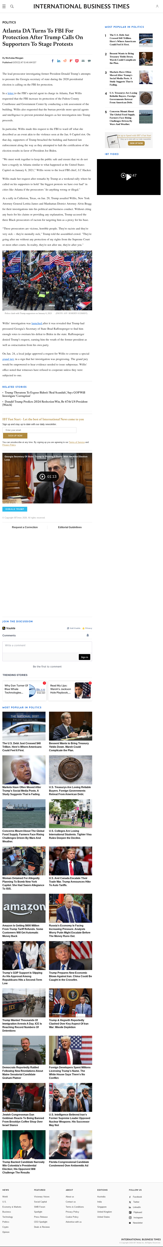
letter (11, 93)
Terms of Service (77, 442)
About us (70, 1196)
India (99, 1202)
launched (37, 323)
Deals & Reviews (42, 1227)
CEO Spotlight (40, 1222)
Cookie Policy (72, 1217)
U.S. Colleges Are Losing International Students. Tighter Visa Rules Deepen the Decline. (70, 834)
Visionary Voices (42, 1196)
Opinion (5, 1232)
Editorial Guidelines (70, 527)
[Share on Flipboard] (71, 61)
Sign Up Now (136, 143)
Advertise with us (74, 1222)
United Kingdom (104, 1212)
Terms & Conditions (75, 1207)
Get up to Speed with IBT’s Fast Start (134, 136)
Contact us (71, 1202)
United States (103, 1217)
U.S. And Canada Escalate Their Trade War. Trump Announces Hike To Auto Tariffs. (70, 882)
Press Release (41, 1217)
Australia (101, 1196)
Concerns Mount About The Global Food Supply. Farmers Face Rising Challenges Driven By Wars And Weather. (122, 117)
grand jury (8, 359)
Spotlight (38, 1212)
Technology (7, 1217)
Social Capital (40, 1202)
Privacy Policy (9, 445)
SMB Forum (39, 1207)
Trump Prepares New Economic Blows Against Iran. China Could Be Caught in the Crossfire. (70, 976)
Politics (5, 1222)
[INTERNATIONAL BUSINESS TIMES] (81, 6)
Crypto (5, 1227)
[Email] (83, 61)
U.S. (4, 1202)
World (5, 1196)
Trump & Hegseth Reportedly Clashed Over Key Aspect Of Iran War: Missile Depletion (69, 1024)
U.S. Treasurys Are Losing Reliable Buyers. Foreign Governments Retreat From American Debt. (70, 791)
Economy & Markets (11, 1207)
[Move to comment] (89, 61)
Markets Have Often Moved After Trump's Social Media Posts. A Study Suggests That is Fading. (21, 791)
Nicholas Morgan (14, 57)
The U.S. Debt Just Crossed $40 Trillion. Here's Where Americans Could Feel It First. (22, 747)
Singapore (101, 1207)
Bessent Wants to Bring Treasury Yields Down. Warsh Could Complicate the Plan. (69, 747)
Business (6, 1212)
